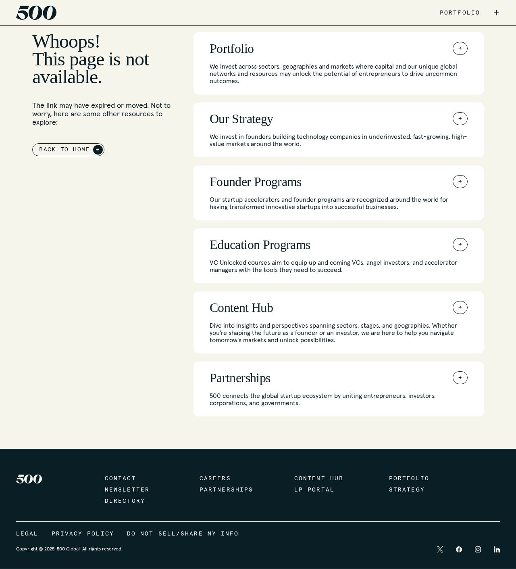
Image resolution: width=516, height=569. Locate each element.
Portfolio (409, 478)
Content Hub (318, 478)
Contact (120, 478)
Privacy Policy (83, 534)
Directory (125, 501)
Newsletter (127, 490)
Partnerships (226, 490)
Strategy (407, 490)
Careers (215, 478)
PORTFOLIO (460, 13)
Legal (27, 534)
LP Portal (314, 490)
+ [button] (496, 13)
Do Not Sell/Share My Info (183, 534)
